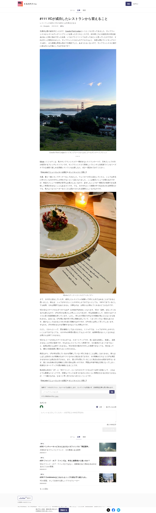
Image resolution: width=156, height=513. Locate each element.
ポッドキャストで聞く (77, 172)
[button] (41, 407)
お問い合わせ (72, 507)
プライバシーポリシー (44, 507)
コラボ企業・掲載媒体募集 (85, 507)
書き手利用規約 (22, 507)
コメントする (109, 429)
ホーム (72, 10)
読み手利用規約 (32, 507)
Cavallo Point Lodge (73, 31)
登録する (63, 510)
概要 (84, 10)
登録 (128, 4)
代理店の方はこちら (100, 507)
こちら (56, 396)
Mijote (42, 161)
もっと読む (44, 488)
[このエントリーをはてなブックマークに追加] (118, 510)
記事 (78, 10)
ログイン (135, 3)
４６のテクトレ (30, 3)
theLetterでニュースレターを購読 (54, 172)
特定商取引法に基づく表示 (59, 507)
